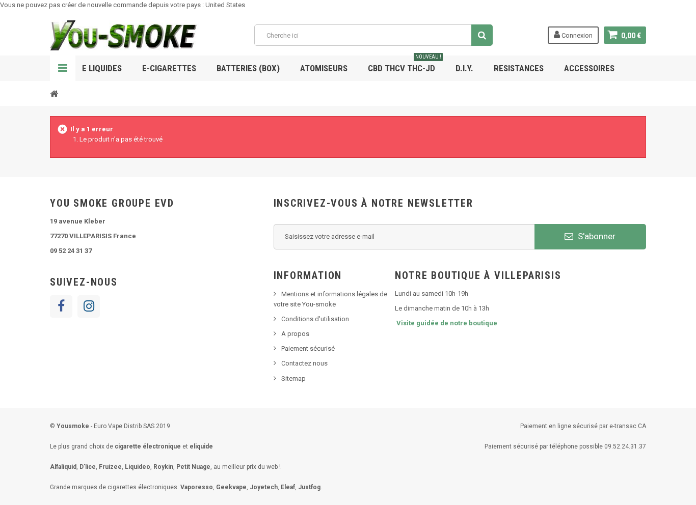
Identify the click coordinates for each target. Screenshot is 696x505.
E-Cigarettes (169, 68)
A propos (295, 334)
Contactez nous (304, 363)
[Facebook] (61, 306)
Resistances (519, 68)
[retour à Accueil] (54, 93)
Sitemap (293, 378)
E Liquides (102, 68)
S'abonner (595, 236)
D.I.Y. (464, 68)
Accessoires (589, 68)
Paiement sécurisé (308, 348)
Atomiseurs (323, 68)
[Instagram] (88, 306)
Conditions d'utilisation (315, 319)
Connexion (576, 35)
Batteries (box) (248, 68)
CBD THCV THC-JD (404, 64)
